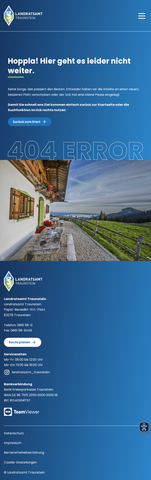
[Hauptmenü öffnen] (141, 16)
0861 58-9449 (21, 330)
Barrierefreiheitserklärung (24, 452)
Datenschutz (14, 433)
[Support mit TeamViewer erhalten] (21, 409)
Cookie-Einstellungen (20, 462)
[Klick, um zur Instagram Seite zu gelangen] (7, 372)
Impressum (12, 443)
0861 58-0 (24, 325)
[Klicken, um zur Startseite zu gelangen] (23, 15)
